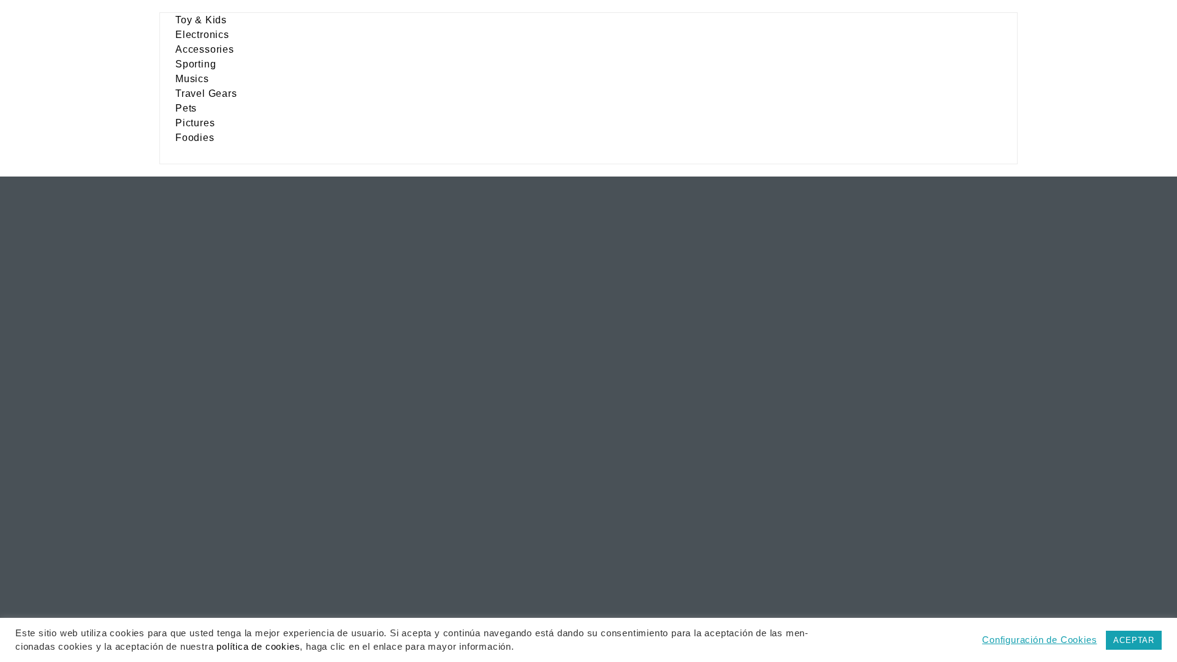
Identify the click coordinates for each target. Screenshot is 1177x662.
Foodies (195, 137)
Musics (192, 79)
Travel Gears (206, 93)
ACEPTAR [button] (1133, 640)
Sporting (195, 64)
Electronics (202, 34)
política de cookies (258, 647)
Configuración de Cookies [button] (1039, 640)
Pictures (195, 123)
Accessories (204, 49)
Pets (186, 108)
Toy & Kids (201, 20)
